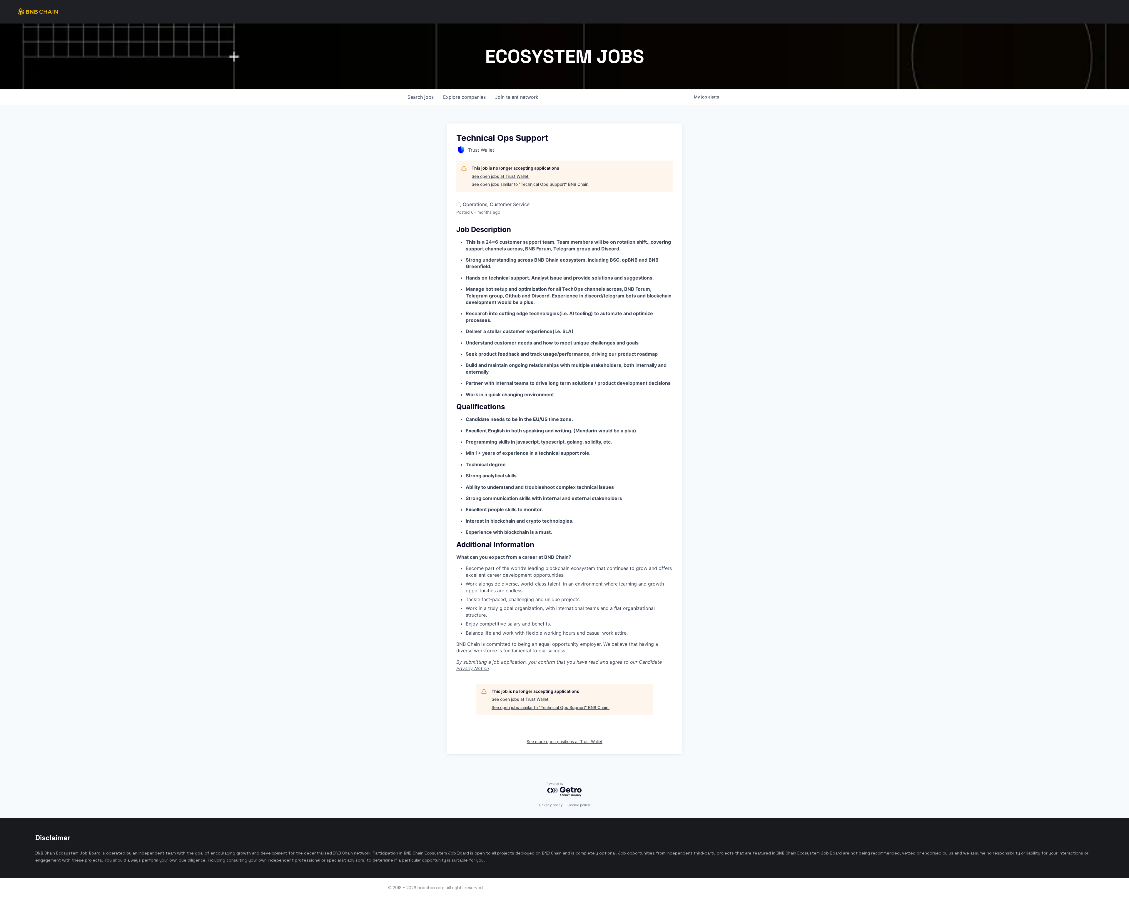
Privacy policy (551, 805)
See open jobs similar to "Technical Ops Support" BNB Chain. (530, 184)
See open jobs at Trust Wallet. (501, 176)
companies (464, 97)
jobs (420, 97)
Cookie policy (578, 805)
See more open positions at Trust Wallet (564, 741)
